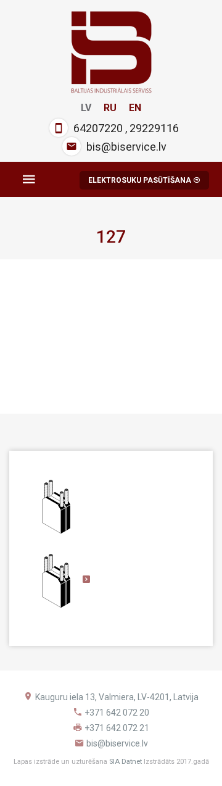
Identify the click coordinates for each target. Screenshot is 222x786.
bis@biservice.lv (126, 146)
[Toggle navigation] (29, 179)
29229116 (154, 128)
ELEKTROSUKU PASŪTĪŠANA (140, 180)
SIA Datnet (125, 762)
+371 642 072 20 (116, 712)
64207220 (98, 128)
